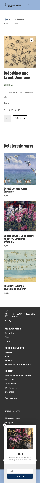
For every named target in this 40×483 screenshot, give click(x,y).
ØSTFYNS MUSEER (12, 411)
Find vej (7, 341)
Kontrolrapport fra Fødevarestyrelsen (18, 364)
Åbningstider (9, 333)
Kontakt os (8, 361)
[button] (32, 40)
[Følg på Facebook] (5, 321)
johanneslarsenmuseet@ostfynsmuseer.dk (19, 376)
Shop (12, 19)
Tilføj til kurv (20, 118)
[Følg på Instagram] (9, 321)
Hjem (6, 19)
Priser (7, 337)
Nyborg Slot (9, 423)
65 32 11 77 (9, 380)
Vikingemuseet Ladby (12, 418)
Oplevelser (8, 352)
